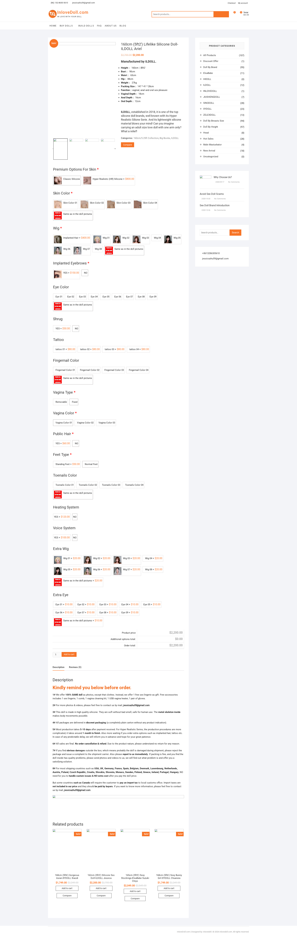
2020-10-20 (205, 199)
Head (206, 132)
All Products (209, 55)
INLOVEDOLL (210, 91)
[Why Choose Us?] (205, 177)
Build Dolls (86, 25)
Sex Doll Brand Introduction (215, 205)
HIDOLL (207, 79)
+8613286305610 (211, 253)
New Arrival (209, 150)
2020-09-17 (219, 182)
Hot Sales (208, 138)
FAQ (99, 25)
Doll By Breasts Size (213, 120)
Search (221, 14)
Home (53, 25)
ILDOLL (175, 138)
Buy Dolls (66, 25)
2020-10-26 (205, 210)
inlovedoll (207, 932)
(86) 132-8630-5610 (59, 3)
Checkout (232, 3)
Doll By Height (210, 126)
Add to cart (69, 654)
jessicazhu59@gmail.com (83, 3)
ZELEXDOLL (209, 114)
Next (114, 148)
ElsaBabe (208, 73)
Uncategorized (210, 156)
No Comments (234, 182)
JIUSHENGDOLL (211, 97)
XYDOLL (207, 108)
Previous (53, 148)
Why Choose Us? (223, 177)
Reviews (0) (75, 667)
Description (58, 667)
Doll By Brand (210, 67)
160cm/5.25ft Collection (146, 138)
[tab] (58, 667)
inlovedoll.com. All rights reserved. (234, 932)
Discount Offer (210, 61)
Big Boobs (165, 138)
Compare (127, 145)
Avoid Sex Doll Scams (212, 193)
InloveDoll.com (72, 12)
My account (243, 3)
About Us (110, 25)
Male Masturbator (212, 144)
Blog (123, 25)
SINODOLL (208, 103)
